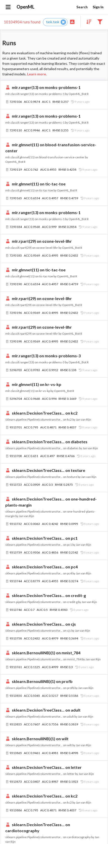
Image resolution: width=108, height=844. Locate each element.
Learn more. (37, 74)
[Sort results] (87, 21)
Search (82, 7)
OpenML (25, 7)
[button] (55, 22)
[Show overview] (72, 21)
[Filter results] (99, 21)
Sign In (98, 7)
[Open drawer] (8, 7)
